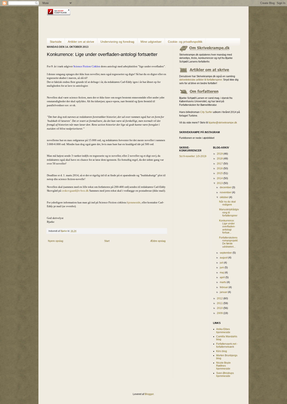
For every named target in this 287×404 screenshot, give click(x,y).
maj (222, 272)
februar (224, 287)
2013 (220, 183)
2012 (220, 298)
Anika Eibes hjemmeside (223, 331)
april (222, 277)
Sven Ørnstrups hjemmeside (225, 375)
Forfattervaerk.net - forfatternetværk (227, 345)
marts (223, 282)
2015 (220, 173)
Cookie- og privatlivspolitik (185, 41)
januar (224, 292)
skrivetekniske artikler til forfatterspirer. (200, 79)
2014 (220, 178)
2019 (220, 153)
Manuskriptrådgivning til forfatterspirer (229, 212)
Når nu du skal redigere (227, 203)
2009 (220, 313)
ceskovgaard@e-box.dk (75, 190)
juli (222, 262)
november (226, 192)
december (226, 187)
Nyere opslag (55, 241)
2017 (220, 163)
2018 (220, 158)
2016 (220, 168)
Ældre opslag (158, 241)
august (224, 257)
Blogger (149, 394)
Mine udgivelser (151, 41)
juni (222, 267)
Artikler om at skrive (81, 41)
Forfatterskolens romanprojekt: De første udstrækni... (228, 242)
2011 (220, 303)
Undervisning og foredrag (117, 41)
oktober (224, 197)
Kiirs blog (221, 351)
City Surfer (206, 112)
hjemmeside (134, 202)
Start (106, 241)
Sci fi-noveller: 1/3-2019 (192, 156)
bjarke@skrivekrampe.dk (223, 122)
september (226, 252)
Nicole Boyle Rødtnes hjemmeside (223, 365)
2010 (220, 308)
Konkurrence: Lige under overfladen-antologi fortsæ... (227, 226)
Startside (56, 41)
